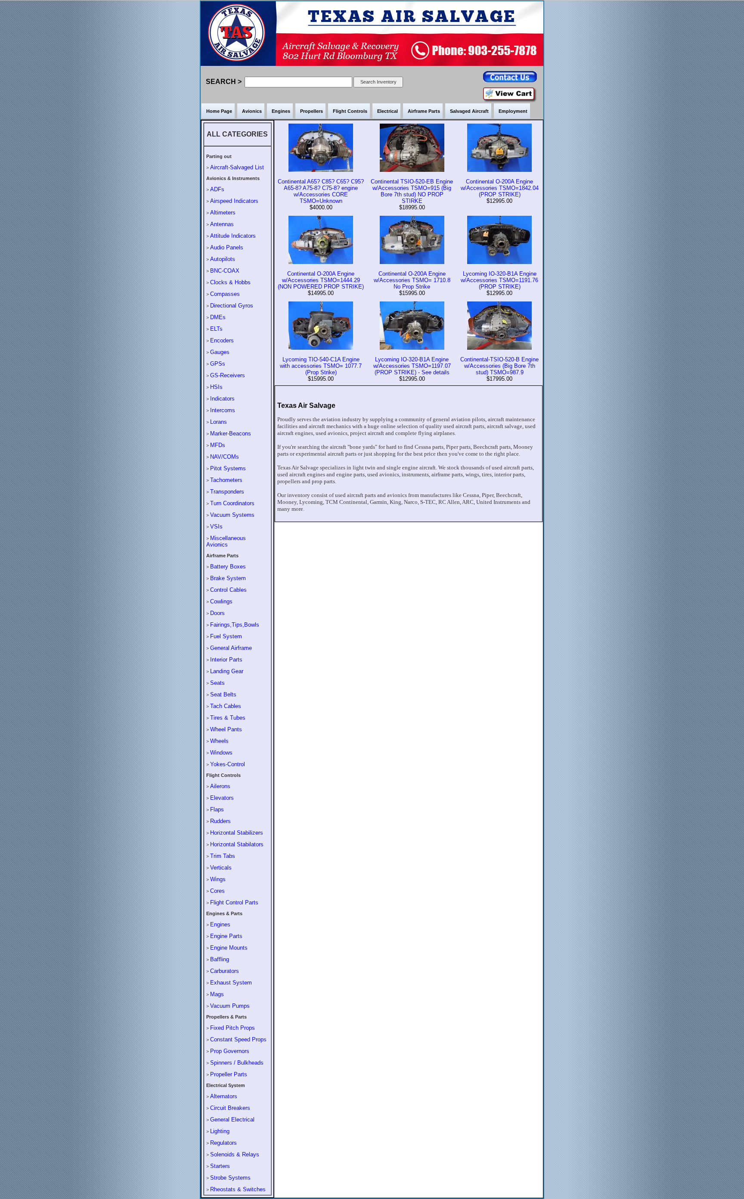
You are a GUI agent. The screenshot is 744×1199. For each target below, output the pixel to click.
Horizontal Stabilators (237, 844)
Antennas (222, 224)
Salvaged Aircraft (469, 111)
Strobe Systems (230, 1177)
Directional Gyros (231, 305)
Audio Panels (226, 247)
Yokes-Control (227, 764)
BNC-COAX (224, 270)
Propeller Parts (228, 1074)
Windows (221, 752)
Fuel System (226, 636)
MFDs (217, 445)
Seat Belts (223, 694)
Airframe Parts (424, 111)
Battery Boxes (228, 566)
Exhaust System (231, 982)
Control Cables (228, 590)
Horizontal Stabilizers (236, 832)
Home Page (219, 111)
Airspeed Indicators (234, 201)
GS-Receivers (227, 375)
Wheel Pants (226, 729)
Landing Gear (226, 671)
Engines (281, 111)
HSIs (216, 387)
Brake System (228, 578)
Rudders (220, 821)
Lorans (218, 422)
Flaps (217, 809)
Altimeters (223, 212)
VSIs (216, 526)
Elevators (222, 798)
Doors (217, 613)
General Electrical (232, 1119)
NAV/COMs (224, 457)
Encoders (222, 340)
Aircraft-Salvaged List (237, 167)
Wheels (219, 741)
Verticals (221, 867)
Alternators (223, 1096)
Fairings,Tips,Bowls (234, 624)
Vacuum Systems (232, 515)
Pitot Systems (228, 468)
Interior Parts (226, 659)
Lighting (219, 1131)
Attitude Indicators (233, 236)
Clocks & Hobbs (230, 282)
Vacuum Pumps (230, 1006)
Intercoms (222, 410)
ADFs (217, 189)
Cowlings (221, 601)
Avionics (252, 111)
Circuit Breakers (230, 1108)
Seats (217, 683)
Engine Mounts (229, 947)
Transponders (227, 491)
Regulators (223, 1143)
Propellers (311, 111)
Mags (217, 994)
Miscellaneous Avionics (226, 541)
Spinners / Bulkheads (237, 1062)
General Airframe (231, 648)
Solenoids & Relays (234, 1154)
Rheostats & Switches (238, 1189)
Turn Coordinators (232, 503)
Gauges (219, 352)
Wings (218, 879)
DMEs (218, 317)
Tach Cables (225, 706)
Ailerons (220, 786)
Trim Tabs (222, 856)
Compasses (225, 294)
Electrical (387, 111)
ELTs (216, 329)
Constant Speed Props (238, 1039)
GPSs (217, 363)
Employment (513, 111)
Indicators (222, 398)
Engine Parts (226, 936)
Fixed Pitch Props (232, 1028)
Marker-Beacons (230, 433)
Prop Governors (229, 1051)
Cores (217, 891)
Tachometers (226, 480)
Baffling (219, 959)
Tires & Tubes (227, 717)
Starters (220, 1166)
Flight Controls (350, 111)
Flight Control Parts (234, 902)
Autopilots (222, 259)
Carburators (224, 971)
